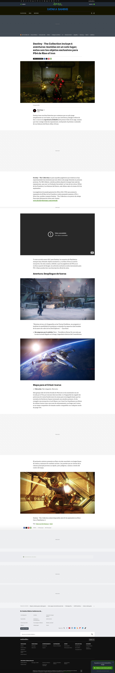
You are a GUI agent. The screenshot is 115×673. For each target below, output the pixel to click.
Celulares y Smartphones (36, 619)
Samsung (82, 34)
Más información (67, 671)
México (22, 625)
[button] (41, 110)
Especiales (23, 619)
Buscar (92, 634)
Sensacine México (46, 662)
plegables (76, 34)
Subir (91, 639)
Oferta (48, 34)
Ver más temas (24, 628)
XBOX (30, 13)
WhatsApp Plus (68, 606)
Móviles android (49, 622)
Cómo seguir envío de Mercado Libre (55, 606)
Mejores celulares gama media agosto (38, 606)
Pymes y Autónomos (88, 648)
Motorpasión (67, 645)
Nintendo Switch (68, 34)
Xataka (22, 645)
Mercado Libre (42, 34)
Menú (23, 4)
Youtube (69, 628)
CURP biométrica (77, 606)
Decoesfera (77, 647)
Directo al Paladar (57, 645)
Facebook (94, 13)
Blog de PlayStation (42, 524)
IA (62, 34)
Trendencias (77, 645)
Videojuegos (57, 9)
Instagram (72, 628)
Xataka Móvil (23, 647)
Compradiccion (78, 649)
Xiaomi (87, 34)
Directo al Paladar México (57, 663)
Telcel (47, 625)
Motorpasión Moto (68, 647)
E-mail (51, 59)
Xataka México (57, 4)
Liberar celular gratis (87, 606)
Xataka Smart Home (23, 652)
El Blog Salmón (89, 645)
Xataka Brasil (23, 664)
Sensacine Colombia (44, 665)
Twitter (91, 13)
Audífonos (92, 34)
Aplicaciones (49, 619)
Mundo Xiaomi (24, 654)
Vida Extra (34, 647)
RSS (77, 628)
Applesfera (23, 649)
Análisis (35, 615)
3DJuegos (34, 645)
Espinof (44, 647)
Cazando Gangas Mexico (50, 615)
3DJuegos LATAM (35, 662)
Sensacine (44, 645)
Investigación (24, 615)
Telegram (75, 628)
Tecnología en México (38, 622)
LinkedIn (83, 628)
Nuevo (91, 4)
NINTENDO (36, 13)
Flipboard (49, 59)
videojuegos (48, 527)
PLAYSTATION (23, 13)
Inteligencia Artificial (56, 34)
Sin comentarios (38, 58)
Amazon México (34, 34)
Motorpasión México (67, 663)
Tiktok (85, 628)
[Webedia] (24, 639)
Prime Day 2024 (24, 622)
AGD (51, 524)
